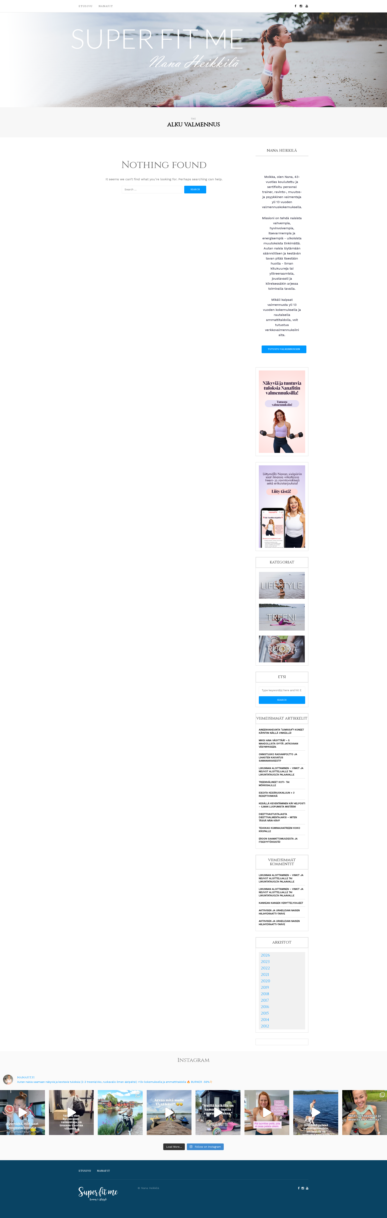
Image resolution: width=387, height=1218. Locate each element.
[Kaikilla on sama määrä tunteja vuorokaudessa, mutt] (218, 1112)
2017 (265, 1000)
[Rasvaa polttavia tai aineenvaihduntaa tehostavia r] (22, 1112)
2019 (265, 987)
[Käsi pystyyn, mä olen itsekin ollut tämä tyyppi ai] (266, 1112)
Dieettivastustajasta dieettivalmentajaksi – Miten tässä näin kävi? (278, 817)
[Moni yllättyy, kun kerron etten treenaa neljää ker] (71, 1112)
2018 (265, 994)
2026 (265, 955)
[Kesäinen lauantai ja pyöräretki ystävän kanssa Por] (120, 1112)
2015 (265, 1013)
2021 (265, 974)
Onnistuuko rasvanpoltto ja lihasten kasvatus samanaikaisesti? (278, 757)
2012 (265, 1026)
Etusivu (86, 6)
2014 (265, 1019)
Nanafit (106, 6)
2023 (265, 961)
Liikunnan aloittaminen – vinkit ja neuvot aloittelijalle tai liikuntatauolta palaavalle (281, 771)
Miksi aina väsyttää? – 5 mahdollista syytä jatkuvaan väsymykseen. (278, 743)
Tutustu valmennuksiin (284, 349)
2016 (265, 1006)
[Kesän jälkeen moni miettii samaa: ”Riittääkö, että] (315, 1112)
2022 (265, 968)
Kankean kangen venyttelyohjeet (281, 903)
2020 (265, 981)
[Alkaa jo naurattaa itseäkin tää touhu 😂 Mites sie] (169, 1112)
